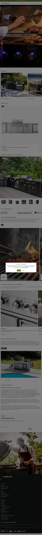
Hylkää (23, 270)
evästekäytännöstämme (24, 267)
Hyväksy (18, 270)
